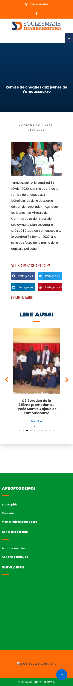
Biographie (10, 504)
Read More (36, 421)
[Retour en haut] (61, 674)
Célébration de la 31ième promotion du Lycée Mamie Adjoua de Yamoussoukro (36, 406)
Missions (8, 513)
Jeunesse (36, 130)
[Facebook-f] (36, 13)
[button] (23, 276)
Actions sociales (36, 125)
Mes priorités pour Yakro (19, 522)
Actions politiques (15, 557)
